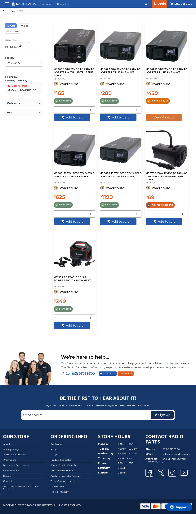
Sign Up (164, 415)
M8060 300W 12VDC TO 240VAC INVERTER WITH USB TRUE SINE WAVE (74, 72)
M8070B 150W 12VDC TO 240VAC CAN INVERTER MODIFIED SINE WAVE (166, 176)
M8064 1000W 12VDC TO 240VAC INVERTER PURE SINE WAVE (166, 71)
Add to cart (74, 117)
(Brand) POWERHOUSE (23, 90)
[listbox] (23, 47)
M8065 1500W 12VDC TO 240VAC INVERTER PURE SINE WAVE (74, 175)
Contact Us (109, 373)
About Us (127, 373)
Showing (10, 40)
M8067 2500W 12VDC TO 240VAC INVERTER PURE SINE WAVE (120, 175)
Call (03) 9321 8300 (80, 373)
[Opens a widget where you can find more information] (179, 507)
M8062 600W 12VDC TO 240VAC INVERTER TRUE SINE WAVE (120, 71)
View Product (164, 117)
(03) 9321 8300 (171, 449)
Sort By (9, 58)
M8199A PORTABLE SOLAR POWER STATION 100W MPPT (72, 279)
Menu (8, 5)
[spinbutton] (66, 110)
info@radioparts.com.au (176, 453)
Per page (11, 46)
